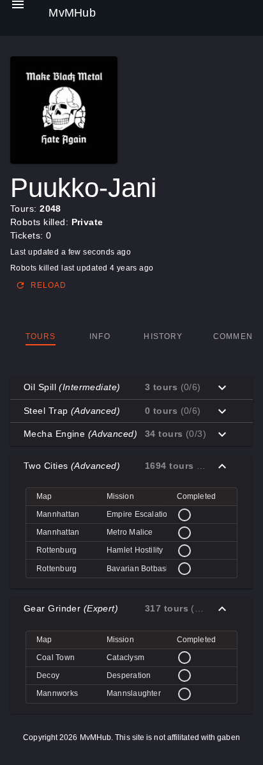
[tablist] (131, 336)
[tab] (40, 336)
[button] (131, 387)
